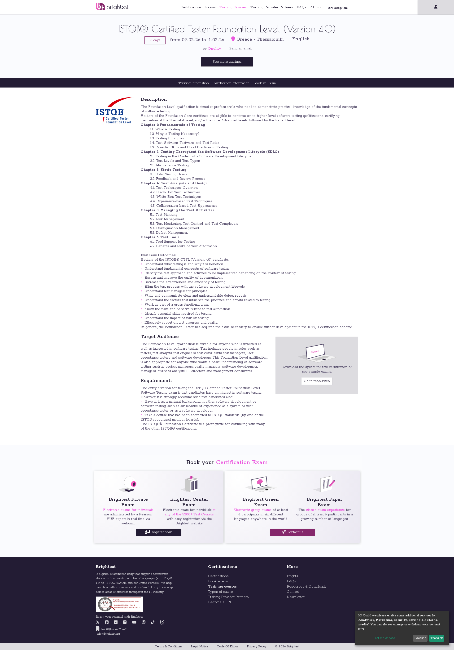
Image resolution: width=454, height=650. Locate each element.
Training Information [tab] (194, 83)
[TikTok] (153, 622)
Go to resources (317, 381)
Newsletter (296, 597)
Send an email (240, 48)
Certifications (191, 7)
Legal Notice (199, 646)
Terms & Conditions (168, 646)
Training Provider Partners (271, 7)
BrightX (292, 576)
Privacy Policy (256, 646)
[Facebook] (107, 622)
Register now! (161, 532)
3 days (155, 40)
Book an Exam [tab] (264, 83)
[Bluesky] (162, 622)
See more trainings (227, 62)
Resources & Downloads (307, 586)
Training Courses (233, 7)
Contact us (294, 532)
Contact (293, 592)
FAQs (301, 7)
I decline (420, 638)
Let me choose (385, 638)
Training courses (222, 586)
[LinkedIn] (116, 622)
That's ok (436, 638)
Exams (210, 7)
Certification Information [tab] (231, 83)
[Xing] (125, 622)
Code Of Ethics (227, 646)
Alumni (315, 7)
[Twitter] (99, 622)
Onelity (214, 48)
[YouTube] (134, 622)
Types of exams (220, 592)
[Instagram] (144, 622)
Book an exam (219, 581)
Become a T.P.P (220, 602)
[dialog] (402, 628)
